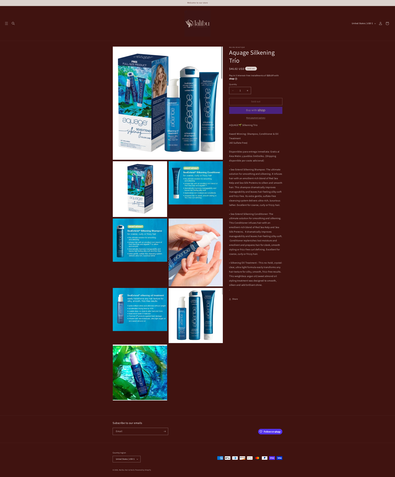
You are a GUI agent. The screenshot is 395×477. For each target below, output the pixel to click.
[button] (6, 23)
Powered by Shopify (143, 470)
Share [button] (235, 299)
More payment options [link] (255, 118)
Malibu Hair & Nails (127, 470)
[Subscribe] (164, 431)
